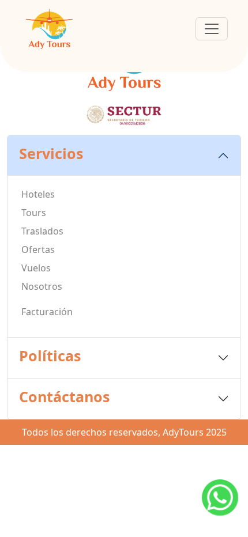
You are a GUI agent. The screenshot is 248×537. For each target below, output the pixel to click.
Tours (33, 212)
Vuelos (36, 268)
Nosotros (41, 286)
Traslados (42, 231)
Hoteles (38, 194)
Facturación (47, 311)
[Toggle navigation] (212, 28)
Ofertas (38, 249)
